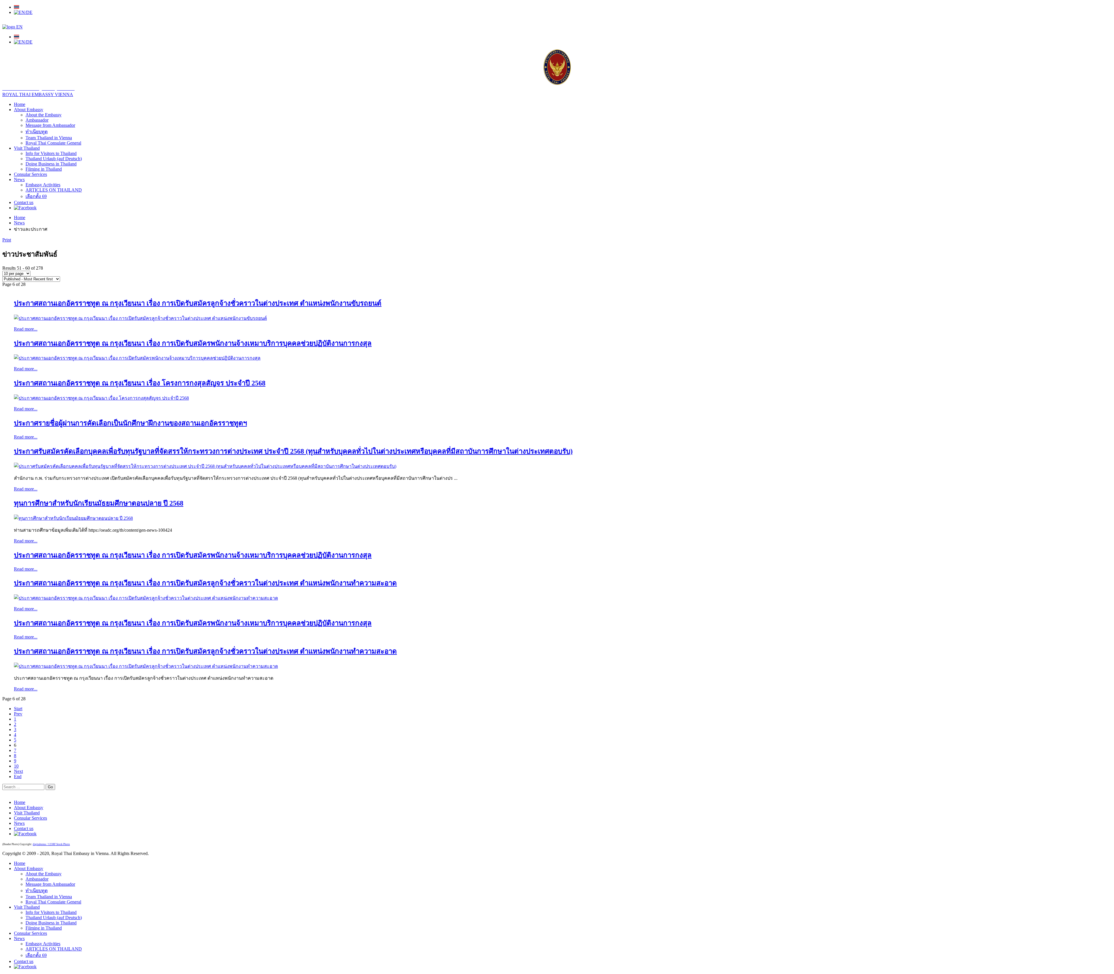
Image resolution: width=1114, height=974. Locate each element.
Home (19, 104)
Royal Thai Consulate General (53, 142)
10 (16, 766)
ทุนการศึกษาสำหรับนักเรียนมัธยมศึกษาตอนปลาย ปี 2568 (98, 503)
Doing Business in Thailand (51, 163)
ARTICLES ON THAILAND (54, 189)
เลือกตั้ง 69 (36, 196)
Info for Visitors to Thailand (51, 153)
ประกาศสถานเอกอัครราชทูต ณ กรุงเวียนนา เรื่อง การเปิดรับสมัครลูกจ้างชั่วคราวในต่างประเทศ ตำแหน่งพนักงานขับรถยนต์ (197, 303)
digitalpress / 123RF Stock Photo (51, 844)
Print (6, 239)
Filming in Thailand (44, 169)
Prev (18, 713)
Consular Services (30, 174)
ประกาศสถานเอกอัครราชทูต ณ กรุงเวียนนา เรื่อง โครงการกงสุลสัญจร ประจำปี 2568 (139, 383)
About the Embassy (44, 114)
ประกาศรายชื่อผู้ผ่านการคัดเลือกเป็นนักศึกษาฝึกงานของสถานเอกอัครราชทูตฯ (130, 423)
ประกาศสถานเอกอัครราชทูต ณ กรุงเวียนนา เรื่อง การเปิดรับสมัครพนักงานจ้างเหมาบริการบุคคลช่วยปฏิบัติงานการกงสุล (193, 343)
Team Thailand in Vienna (49, 137)
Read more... (25, 329)
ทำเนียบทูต (37, 131)
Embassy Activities (43, 184)
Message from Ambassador (50, 125)
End (17, 776)
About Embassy (28, 109)
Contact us (23, 202)
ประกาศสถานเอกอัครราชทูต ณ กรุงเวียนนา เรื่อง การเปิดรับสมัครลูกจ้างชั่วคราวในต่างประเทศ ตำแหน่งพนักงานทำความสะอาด (205, 583)
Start (18, 708)
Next (18, 771)
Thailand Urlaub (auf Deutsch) (54, 158)
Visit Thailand (27, 148)
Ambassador (37, 120)
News (19, 179)
